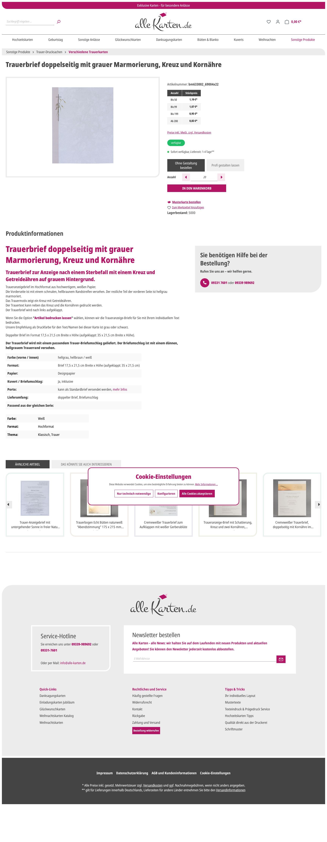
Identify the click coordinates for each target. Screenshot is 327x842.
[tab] (34, 233)
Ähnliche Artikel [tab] (27, 464)
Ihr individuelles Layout (240, 695)
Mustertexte (233, 702)
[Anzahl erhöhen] (221, 177)
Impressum (105, 773)
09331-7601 (49, 650)
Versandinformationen (230, 790)
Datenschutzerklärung (132, 773)
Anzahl (171, 177)
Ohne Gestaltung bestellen (186, 165)
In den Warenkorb (196, 188)
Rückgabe (138, 715)
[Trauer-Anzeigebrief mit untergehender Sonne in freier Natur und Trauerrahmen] (35, 498)
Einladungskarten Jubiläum (57, 702)
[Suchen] (58, 21)
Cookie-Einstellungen (215, 773)
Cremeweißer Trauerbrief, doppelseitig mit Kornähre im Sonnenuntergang (292, 525)
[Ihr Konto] (277, 21)
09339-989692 (81, 644)
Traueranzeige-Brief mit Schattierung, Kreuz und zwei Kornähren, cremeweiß (228, 525)
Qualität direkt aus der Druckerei (246, 722)
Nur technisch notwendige (134, 493)
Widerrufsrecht (142, 702)
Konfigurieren (166, 493)
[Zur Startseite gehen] (163, 21)
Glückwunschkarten (52, 709)
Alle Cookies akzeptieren (197, 493)
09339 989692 (244, 282)
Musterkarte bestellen (186, 202)
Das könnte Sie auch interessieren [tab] (86, 464)
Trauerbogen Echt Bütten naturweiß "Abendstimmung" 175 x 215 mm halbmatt (99, 525)
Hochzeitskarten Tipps (239, 715)
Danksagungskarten (52, 695)
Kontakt (137, 709)
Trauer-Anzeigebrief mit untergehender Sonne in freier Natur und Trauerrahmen (35, 525)
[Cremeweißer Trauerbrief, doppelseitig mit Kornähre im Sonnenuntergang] (292, 498)
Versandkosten (153, 785)
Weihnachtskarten (51, 722)
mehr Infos (120, 389)
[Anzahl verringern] (186, 177)
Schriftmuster (234, 729)
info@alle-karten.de (73, 663)
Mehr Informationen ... (206, 484)
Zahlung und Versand (146, 722)
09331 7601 (219, 282)
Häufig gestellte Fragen (147, 695)
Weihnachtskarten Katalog (57, 715)
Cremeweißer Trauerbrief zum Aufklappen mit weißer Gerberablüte (163, 524)
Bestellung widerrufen (146, 730)
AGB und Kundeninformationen (174, 773)
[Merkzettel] (268, 21)
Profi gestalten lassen (225, 165)
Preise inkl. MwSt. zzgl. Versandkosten (189, 132)
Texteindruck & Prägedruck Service (247, 709)
